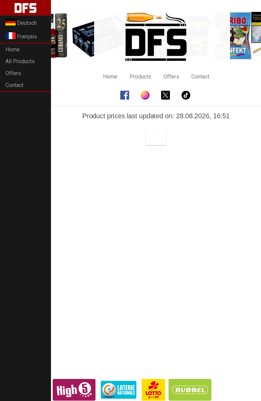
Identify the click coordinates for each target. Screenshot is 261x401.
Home (12, 49)
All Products (20, 61)
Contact (14, 85)
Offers (13, 73)
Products (140, 76)
